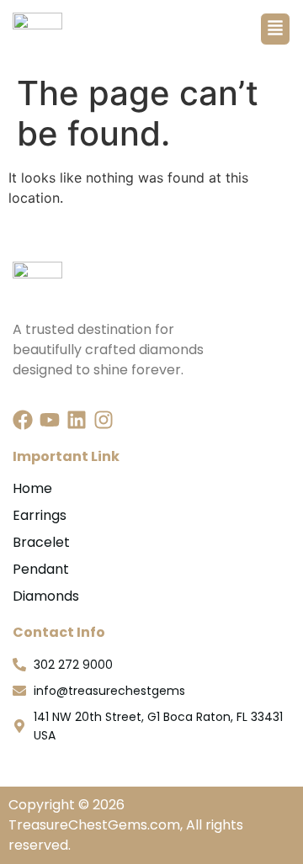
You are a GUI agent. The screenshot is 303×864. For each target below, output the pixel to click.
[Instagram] (103, 420)
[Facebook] (23, 420)
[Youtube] (50, 420)
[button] (275, 29)
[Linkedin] (76, 420)
